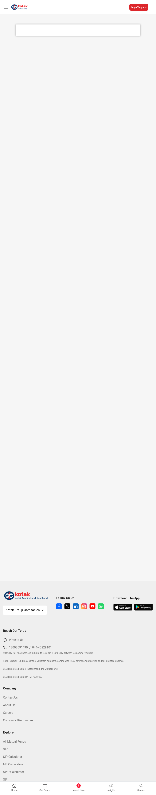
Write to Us (16, 640)
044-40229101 (42, 647)
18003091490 (18, 647)
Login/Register (139, 7)
